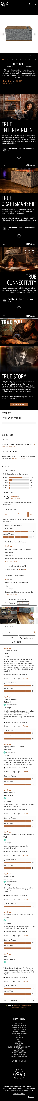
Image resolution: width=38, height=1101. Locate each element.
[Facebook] (16, 1061)
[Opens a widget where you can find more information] (30, 1097)
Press (19, 1039)
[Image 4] (16, 60)
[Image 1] (3, 60)
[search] (32, 4)
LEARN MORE (19, 404)
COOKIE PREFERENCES (19, 1094)
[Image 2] (8, 60)
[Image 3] (12, 60)
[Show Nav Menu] (35, 4)
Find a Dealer (19, 1023)
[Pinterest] (25, 1061)
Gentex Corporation (17, 1090)
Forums (19, 1045)
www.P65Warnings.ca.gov (19, 1007)
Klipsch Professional (19, 1025)
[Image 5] (21, 60)
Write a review (7, 83)
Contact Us (19, 1037)
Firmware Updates (19, 1031)
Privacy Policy (19, 1051)
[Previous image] (3, 34)
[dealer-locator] (29, 4)
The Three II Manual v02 (18, 458)
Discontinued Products (19, 1033)
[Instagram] (19, 1061)
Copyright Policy (19, 1055)
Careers (19, 1049)
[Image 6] (25, 60)
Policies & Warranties (19, 1053)
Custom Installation (19, 1027)
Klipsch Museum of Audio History (19, 1047)
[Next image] (35, 34)
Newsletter (19, 1043)
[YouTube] (22, 1061)
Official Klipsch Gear (19, 1029)
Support (19, 1035)
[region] (19, 34)
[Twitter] (12, 1061)
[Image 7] (29, 60)
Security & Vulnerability (19, 1057)
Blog (19, 1041)
